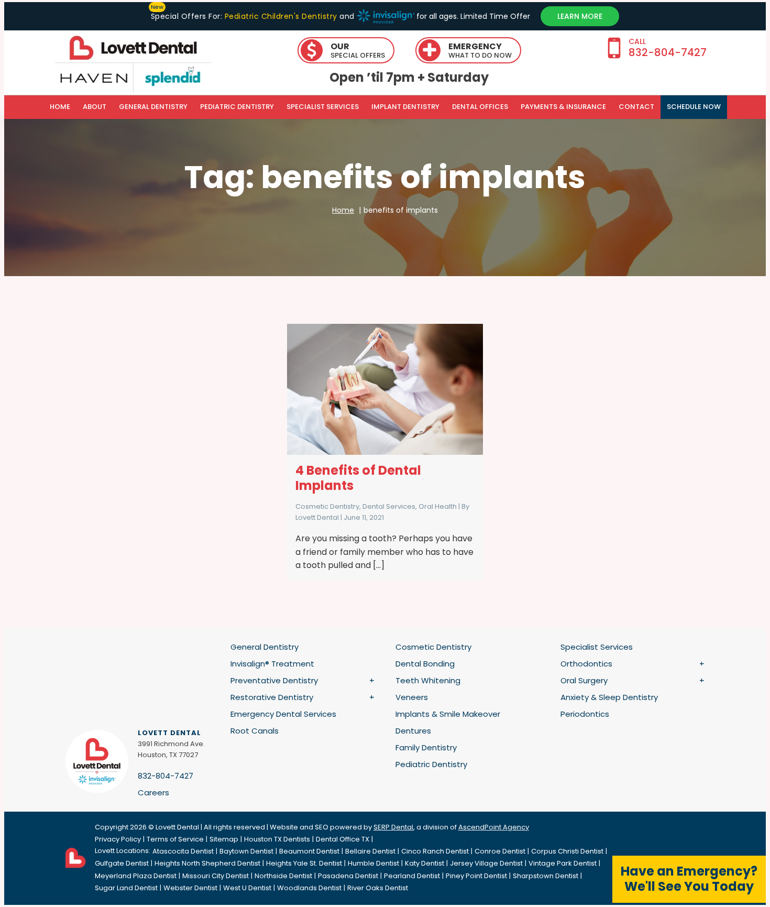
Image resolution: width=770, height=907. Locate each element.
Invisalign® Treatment (272, 663)
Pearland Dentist (412, 876)
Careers (153, 792)
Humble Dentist (373, 863)
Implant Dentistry (405, 107)
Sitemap (224, 839)
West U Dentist (247, 888)
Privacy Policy (118, 839)
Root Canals (254, 730)
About (94, 107)
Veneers (411, 697)
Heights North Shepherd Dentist (207, 863)
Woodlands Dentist (309, 888)
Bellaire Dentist (370, 851)
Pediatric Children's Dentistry (280, 16)
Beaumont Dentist (309, 851)
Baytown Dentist (246, 851)
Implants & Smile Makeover (447, 713)
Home (60, 107)
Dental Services (388, 506)
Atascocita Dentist (183, 851)
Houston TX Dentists (277, 839)
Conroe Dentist (500, 851)
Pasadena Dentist (348, 876)
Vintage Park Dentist (563, 863)
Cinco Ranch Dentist (435, 851)
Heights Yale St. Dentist (304, 863)
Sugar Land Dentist (126, 888)
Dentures (413, 730)
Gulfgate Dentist (122, 863)
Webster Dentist (190, 888)
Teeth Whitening (427, 680)
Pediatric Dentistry (237, 107)
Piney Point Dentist (476, 876)
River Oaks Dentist (377, 888)
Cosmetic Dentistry (327, 506)
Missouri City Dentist (215, 876)
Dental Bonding (425, 663)
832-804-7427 (165, 775)
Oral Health (438, 506)
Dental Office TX (342, 839)
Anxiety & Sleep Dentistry (609, 697)
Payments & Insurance (563, 107)
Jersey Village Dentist (486, 863)
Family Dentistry (426, 747)
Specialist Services (323, 107)
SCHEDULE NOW (694, 107)
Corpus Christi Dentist (567, 851)
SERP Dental (393, 827)
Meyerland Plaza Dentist (136, 876)
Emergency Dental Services (283, 713)
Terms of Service (175, 839)
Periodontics (584, 713)
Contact (636, 107)
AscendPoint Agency (493, 827)
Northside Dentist (283, 876)
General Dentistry (153, 107)
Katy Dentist (424, 863)
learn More (579, 16)
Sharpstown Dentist (545, 876)
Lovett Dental (317, 517)
